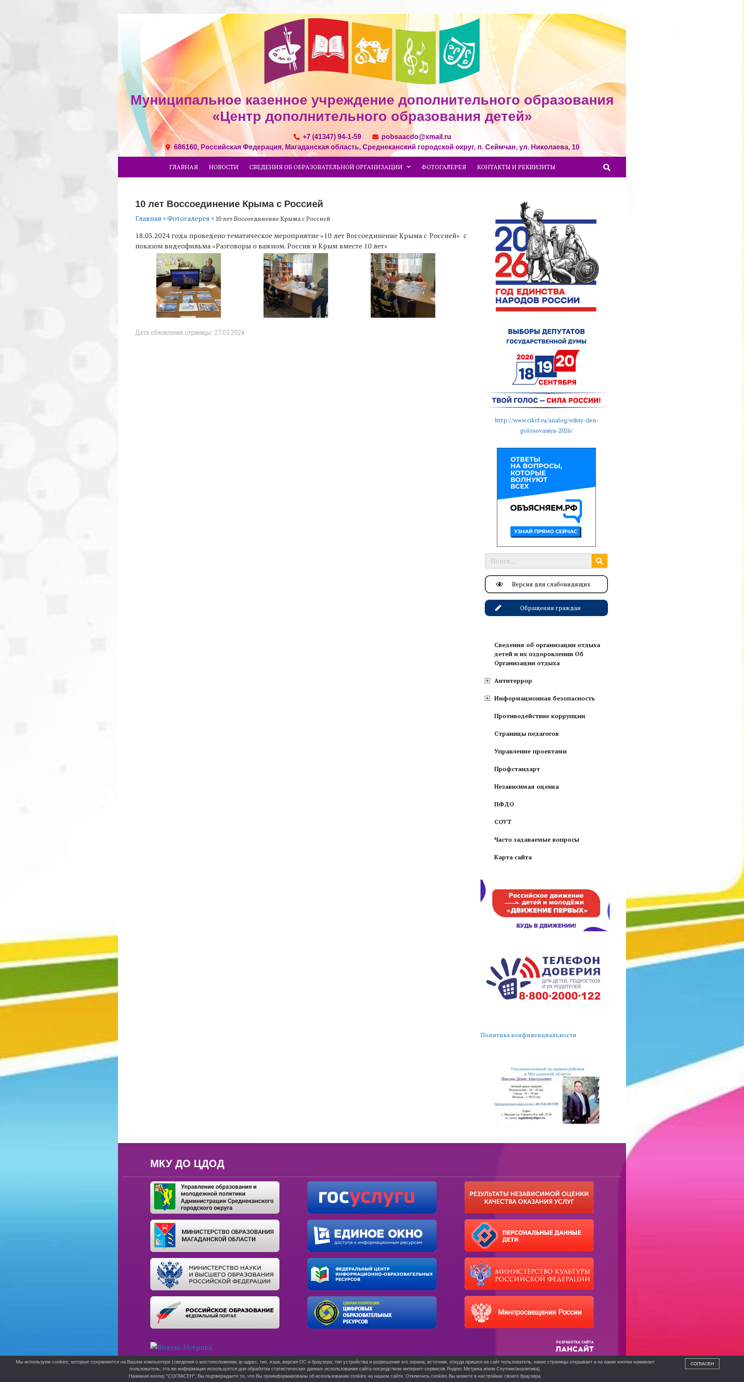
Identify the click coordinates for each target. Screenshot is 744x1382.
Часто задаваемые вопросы (536, 839)
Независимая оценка (526, 786)
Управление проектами (530, 751)
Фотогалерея (444, 167)
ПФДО (504, 804)
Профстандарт (517, 769)
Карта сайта (513, 857)
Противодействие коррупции (539, 716)
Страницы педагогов (526, 733)
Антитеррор (513, 680)
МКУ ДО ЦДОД (187, 1163)
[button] (607, 167)
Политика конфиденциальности (528, 1035)
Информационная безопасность (544, 698)
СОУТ (503, 822)
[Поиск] (599, 561)
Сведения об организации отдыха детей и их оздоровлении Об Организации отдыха (547, 654)
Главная (183, 167)
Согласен (702, 1363)
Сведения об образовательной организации (326, 167)
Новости (224, 167)
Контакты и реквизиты (516, 167)
